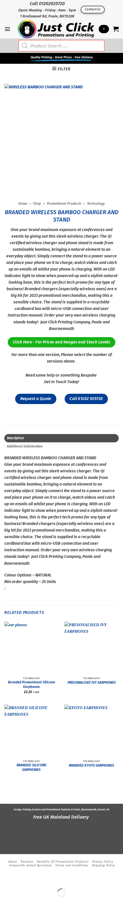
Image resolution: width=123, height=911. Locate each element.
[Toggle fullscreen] (20, 879)
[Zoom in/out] (5, 879)
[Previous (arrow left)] (5, 902)
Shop (37, 204)
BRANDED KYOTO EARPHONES (91, 765)
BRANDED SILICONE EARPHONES (31, 767)
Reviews (27, 862)
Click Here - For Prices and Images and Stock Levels (61, 342)
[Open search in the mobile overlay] (61, 45)
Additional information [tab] (25, 446)
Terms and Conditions (71, 865)
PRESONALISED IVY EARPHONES (92, 683)
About (12, 862)
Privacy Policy (103, 862)
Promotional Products (64, 204)
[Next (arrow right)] (20, 902)
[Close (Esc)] (50, 879)
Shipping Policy (103, 865)
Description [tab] (15, 438)
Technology (96, 204)
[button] (7, 28)
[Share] (35, 879)
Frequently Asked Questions (30, 865)
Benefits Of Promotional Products (63, 862)
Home (22, 204)
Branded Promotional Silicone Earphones (31, 684)
